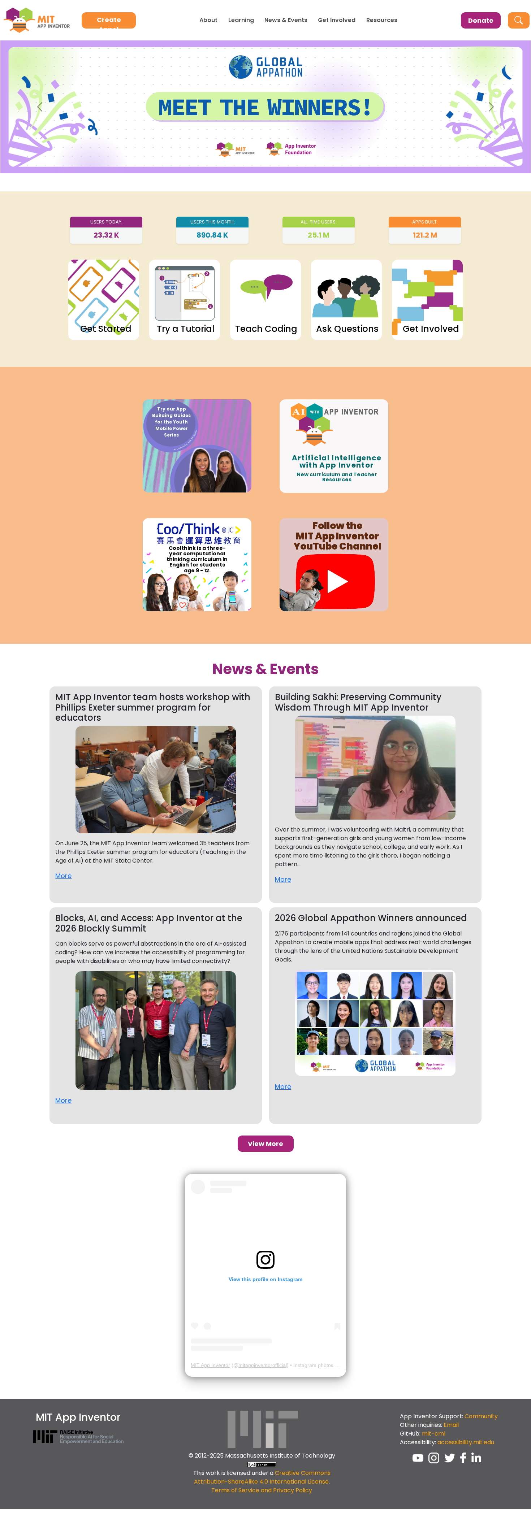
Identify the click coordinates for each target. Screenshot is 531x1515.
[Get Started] (103, 299)
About (208, 20)
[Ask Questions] (346, 299)
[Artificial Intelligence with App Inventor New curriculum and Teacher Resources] (334, 446)
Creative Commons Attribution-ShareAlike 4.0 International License (262, 1477)
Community (481, 1416)
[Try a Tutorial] (184, 299)
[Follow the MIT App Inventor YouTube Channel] (334, 564)
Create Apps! (109, 22)
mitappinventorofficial (262, 1365)
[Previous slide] (40, 106)
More (63, 875)
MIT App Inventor (210, 1365)
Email (451, 1425)
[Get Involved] (427, 299)
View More (265, 1143)
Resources (381, 20)
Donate (480, 20)
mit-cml (433, 1433)
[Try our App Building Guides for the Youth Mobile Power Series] (197, 446)
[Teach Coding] (265, 299)
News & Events (285, 20)
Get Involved (336, 20)
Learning (241, 20)
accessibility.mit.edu (465, 1442)
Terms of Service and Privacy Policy (261, 1490)
